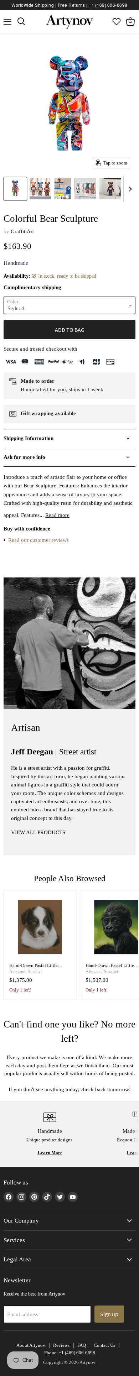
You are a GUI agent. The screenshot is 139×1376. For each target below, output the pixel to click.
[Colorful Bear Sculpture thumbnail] (15, 188)
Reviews (61, 1345)
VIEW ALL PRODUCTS (38, 832)
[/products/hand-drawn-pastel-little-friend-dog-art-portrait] (40, 927)
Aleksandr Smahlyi (25, 971)
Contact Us (104, 1345)
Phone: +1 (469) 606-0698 (69, 1352)
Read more (57, 515)
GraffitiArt (22, 231)
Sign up (109, 1314)
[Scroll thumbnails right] (129, 189)
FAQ (81, 1345)
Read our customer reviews (38, 540)
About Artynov (30, 1345)
